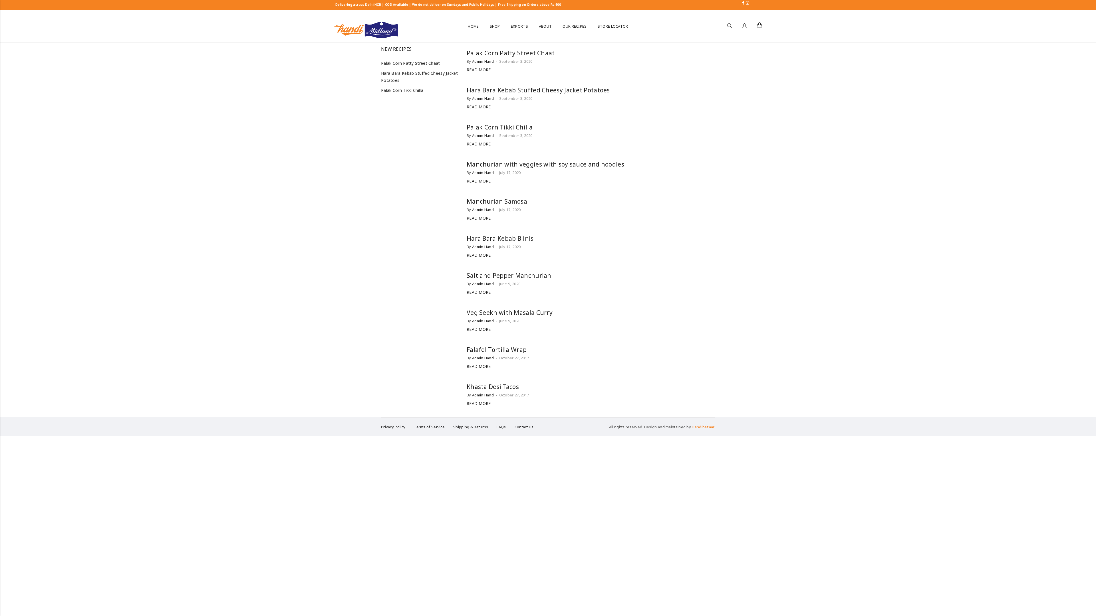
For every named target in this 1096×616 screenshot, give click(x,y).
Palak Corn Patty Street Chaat (511, 53)
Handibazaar (703, 426)
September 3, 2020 (516, 61)
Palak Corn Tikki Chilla (500, 127)
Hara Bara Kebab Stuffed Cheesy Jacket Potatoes (538, 90)
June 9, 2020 (510, 283)
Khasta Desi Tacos (493, 387)
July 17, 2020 (510, 172)
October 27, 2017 (514, 357)
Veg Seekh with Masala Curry (510, 313)
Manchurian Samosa (497, 201)
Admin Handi (483, 61)
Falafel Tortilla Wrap (497, 350)
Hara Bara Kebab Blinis (500, 238)
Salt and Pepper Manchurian (509, 275)
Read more (479, 69)
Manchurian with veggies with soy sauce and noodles (545, 164)
